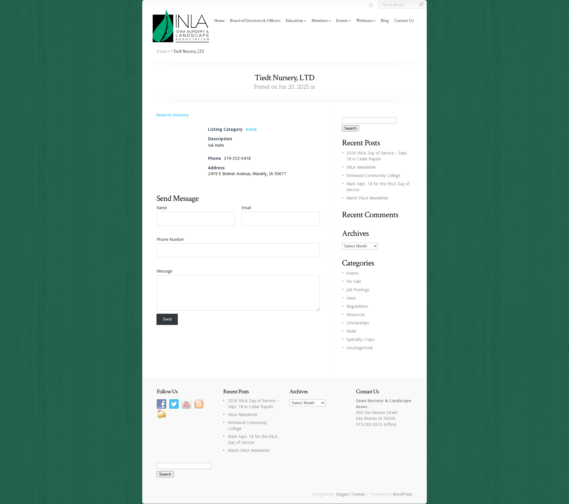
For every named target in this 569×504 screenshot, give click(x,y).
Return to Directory (172, 115)
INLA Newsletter (361, 167)
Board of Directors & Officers (255, 20)
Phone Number (170, 239)
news (351, 298)
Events (352, 273)
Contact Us (404, 20)
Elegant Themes (350, 494)
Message (164, 271)
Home (219, 20)
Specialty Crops (360, 339)
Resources (355, 314)
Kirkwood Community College (373, 175)
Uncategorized (359, 347)
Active (251, 129)
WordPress (402, 494)
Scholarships (357, 323)
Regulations (357, 306)
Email (246, 207)
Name (161, 207)
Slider (351, 331)
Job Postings (357, 289)
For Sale (353, 281)
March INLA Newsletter (367, 198)
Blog (385, 20)
